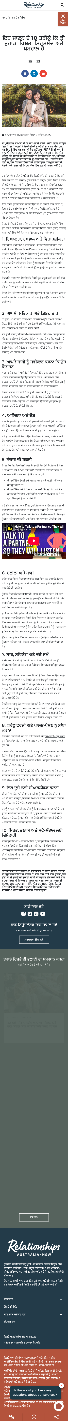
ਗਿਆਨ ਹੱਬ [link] (13, 17)
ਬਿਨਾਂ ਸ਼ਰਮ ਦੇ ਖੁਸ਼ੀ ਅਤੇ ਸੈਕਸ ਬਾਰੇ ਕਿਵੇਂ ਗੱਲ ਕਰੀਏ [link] (31, 1183)
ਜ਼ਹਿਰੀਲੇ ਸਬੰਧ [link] (44, 208)
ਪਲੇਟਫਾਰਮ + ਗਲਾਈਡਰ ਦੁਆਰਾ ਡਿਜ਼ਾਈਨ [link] (22, 1342)
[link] (5, 4)
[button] (25, 73)
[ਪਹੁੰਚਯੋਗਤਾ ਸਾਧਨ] (11, 1417)
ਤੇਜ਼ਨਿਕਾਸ (63, 21)
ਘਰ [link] (4, 17)
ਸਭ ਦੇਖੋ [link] (34, 1217)
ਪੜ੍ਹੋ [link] (22, 1035)
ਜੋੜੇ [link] (38, 61)
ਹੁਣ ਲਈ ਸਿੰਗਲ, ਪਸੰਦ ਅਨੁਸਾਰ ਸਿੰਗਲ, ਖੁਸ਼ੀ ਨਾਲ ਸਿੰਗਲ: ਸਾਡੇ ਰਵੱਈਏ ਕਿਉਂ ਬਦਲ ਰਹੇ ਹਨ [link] (32, 1024)
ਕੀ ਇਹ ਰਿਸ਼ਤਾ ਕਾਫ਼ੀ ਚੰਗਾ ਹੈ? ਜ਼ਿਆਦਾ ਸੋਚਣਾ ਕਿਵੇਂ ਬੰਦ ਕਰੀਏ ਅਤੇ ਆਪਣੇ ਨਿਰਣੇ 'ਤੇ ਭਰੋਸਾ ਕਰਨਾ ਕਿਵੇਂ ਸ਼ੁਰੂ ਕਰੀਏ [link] (32, 1104)
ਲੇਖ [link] (30, 61)
